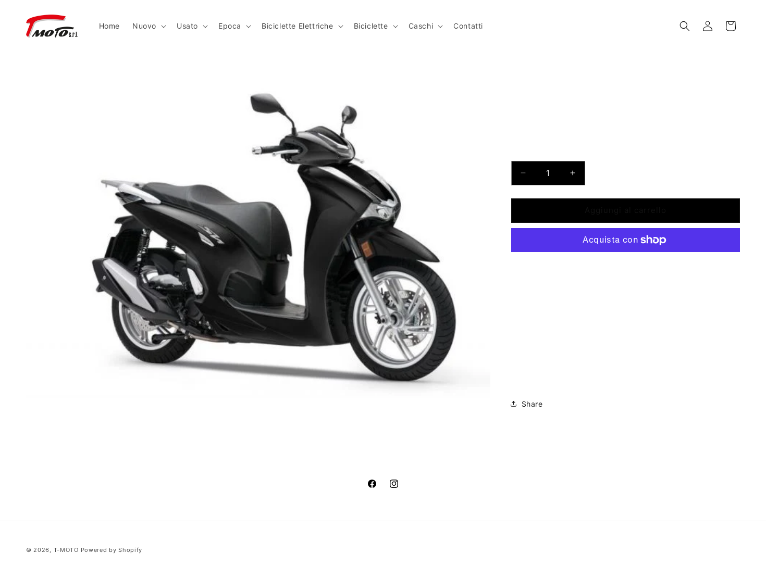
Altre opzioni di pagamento (625, 265)
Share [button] (532, 403)
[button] (148, 26)
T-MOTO (66, 550)
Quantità (525, 152)
